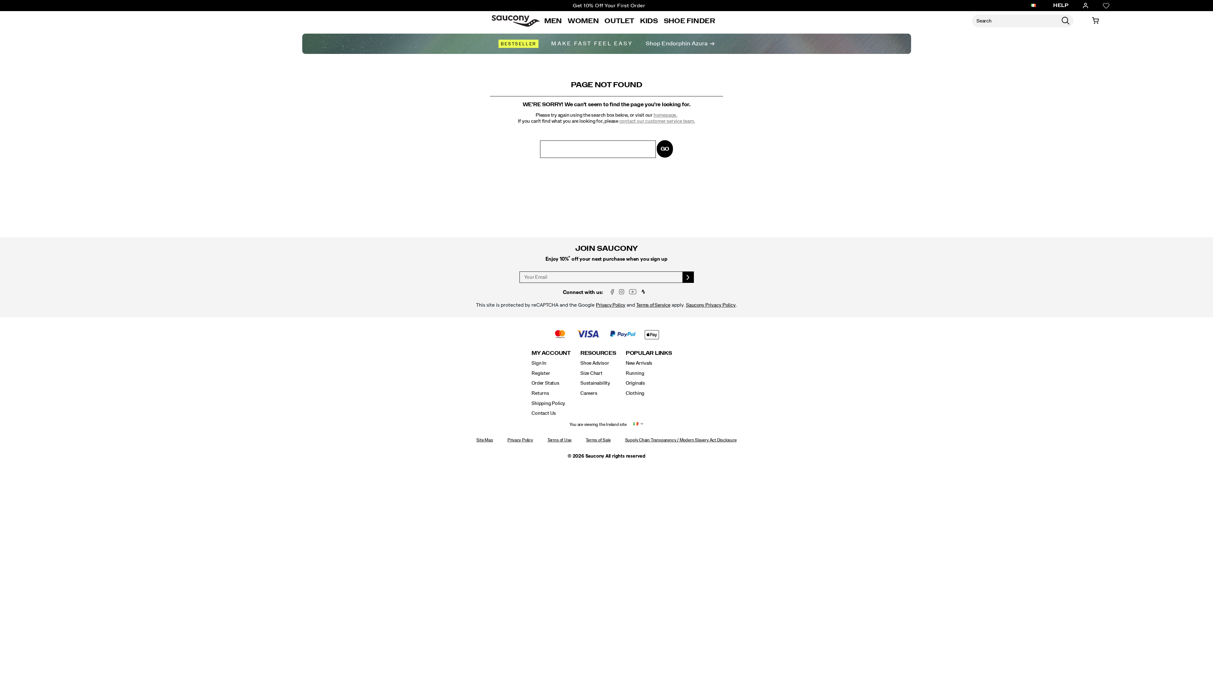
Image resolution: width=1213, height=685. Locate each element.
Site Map (484, 440)
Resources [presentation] (598, 353)
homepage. (665, 115)
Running (635, 373)
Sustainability (595, 383)
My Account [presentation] (551, 353)
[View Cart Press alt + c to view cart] (1095, 21)
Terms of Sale (598, 440)
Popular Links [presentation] (649, 353)
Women (583, 20)
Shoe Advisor (594, 363)
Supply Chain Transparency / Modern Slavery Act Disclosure (681, 440)
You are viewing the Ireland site (598, 424)
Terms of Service (653, 305)
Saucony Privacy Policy (711, 305)
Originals (635, 383)
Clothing (635, 393)
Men (553, 20)
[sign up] (688, 277)
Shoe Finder (689, 20)
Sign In (539, 363)
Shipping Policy (548, 403)
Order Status (545, 383)
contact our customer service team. (657, 121)
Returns (540, 393)
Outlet (619, 20)
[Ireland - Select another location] (1033, 5)
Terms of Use (559, 440)
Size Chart (591, 373)
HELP (1060, 5)
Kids (649, 20)
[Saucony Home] (516, 20)
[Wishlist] (1106, 6)
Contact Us (544, 413)
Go (665, 149)
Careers (588, 393)
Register (541, 373)
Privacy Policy (610, 305)
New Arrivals (639, 363)
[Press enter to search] (1065, 21)
